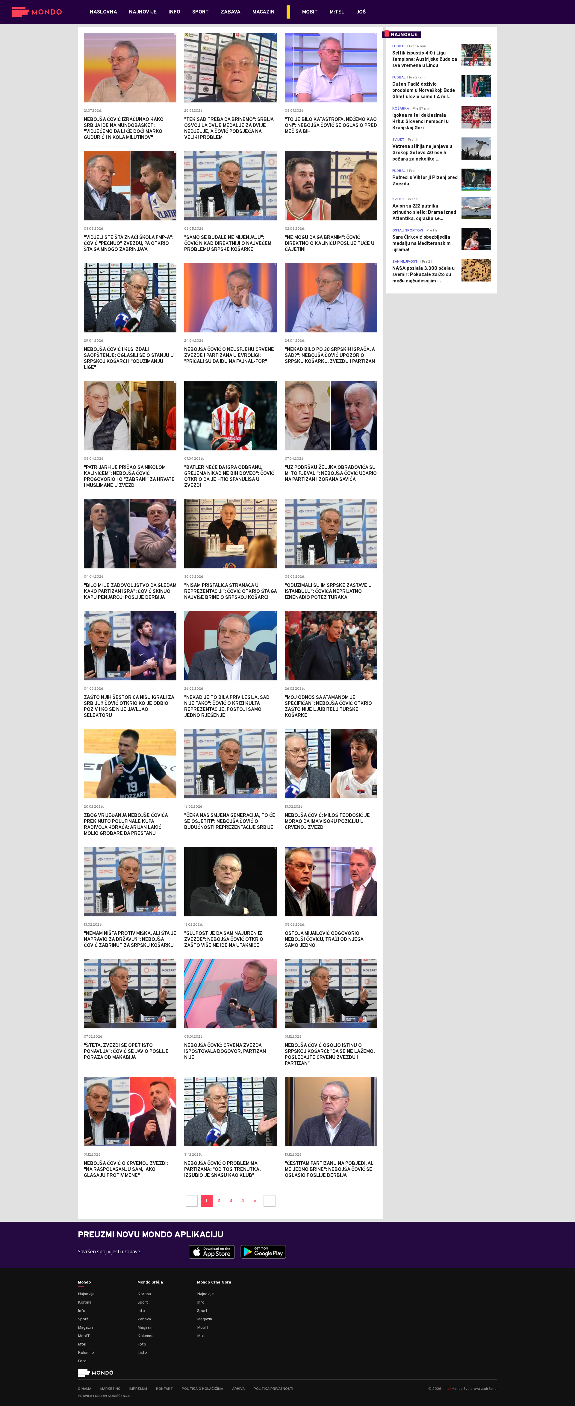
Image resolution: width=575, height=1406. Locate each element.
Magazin (85, 1327)
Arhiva (238, 1389)
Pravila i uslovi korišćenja (104, 1396)
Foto (82, 1361)
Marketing (110, 1389)
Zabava (144, 1319)
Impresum (138, 1389)
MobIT (84, 1336)
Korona (84, 1302)
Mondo (84, 1282)
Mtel (82, 1344)
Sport (83, 1319)
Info (81, 1310)
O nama (84, 1389)
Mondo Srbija (150, 1282)
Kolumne (86, 1352)
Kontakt (164, 1389)
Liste (142, 1352)
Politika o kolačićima (202, 1389)
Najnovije (86, 1294)
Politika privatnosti (273, 1389)
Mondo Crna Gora (214, 1282)
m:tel (446, 1388)
